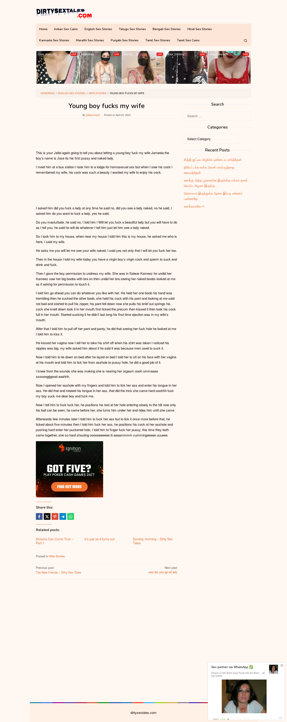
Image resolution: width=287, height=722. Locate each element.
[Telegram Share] (62, 516)
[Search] (245, 40)
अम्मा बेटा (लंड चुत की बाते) (162, 569)
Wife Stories (57, 556)
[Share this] (39, 516)
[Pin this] (55, 516)
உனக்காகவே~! (194, 206)
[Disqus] (106, 640)
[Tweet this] (47, 516)
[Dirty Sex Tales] (64, 13)
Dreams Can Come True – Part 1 (54, 541)
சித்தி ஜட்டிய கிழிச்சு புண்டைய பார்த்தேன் (213, 159)
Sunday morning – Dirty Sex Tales (153, 541)
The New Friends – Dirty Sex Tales (58, 569)
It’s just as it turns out (100, 539)
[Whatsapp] (70, 516)
